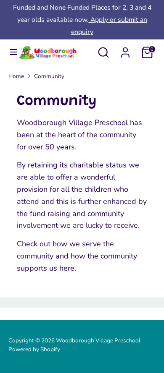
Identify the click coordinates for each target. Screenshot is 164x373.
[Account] (125, 50)
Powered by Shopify (34, 349)
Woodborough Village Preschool (98, 340)
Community (49, 76)
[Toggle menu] (9, 52)
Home (16, 76)
